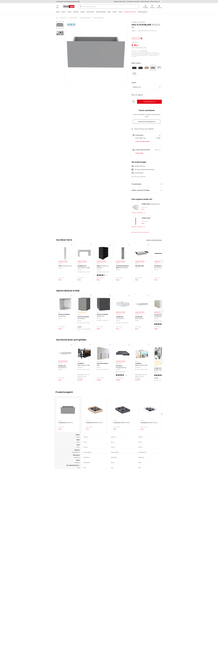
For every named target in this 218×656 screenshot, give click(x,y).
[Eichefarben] (146, 68)
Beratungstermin (142, 12)
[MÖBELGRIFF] (136, 221)
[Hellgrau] (153, 68)
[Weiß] (159, 68)
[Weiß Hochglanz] (134, 74)
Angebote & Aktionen (130, 12)
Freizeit (114, 12)
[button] (59, 24)
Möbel (58, 12)
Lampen (82, 12)
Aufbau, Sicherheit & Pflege (140, 190)
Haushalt (75, 12)
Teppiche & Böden (101, 12)
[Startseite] (57, 18)
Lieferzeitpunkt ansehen (142, 141)
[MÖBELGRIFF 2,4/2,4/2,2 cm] (136, 207)
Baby (109, 12)
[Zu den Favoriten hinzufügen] (134, 102)
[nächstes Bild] (162, 261)
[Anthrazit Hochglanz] (140, 68)
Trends (120, 12)
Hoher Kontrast (154, 1)
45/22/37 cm (137, 87)
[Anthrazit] (134, 68)
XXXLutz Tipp (136, 38)
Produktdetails (136, 184)
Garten (63, 12)
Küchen (69, 12)
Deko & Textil (90, 12)
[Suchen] (81, 6)
